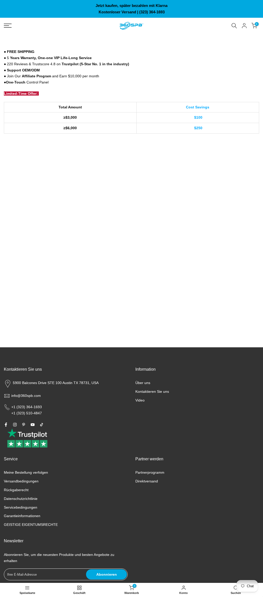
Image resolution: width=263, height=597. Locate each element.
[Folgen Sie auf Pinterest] (23, 425)
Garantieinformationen (22, 516)
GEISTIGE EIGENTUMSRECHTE (31, 525)
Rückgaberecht (16, 490)
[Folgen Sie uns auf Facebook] (6, 425)
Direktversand (146, 481)
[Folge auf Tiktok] (41, 425)
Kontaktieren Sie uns (152, 391)
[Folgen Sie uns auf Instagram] (15, 425)
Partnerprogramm (149, 472)
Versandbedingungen (21, 481)
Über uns (142, 383)
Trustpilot (70, 64)
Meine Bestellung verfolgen (26, 472)
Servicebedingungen (20, 507)
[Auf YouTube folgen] (33, 425)
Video (140, 400)
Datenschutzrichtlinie (20, 499)
